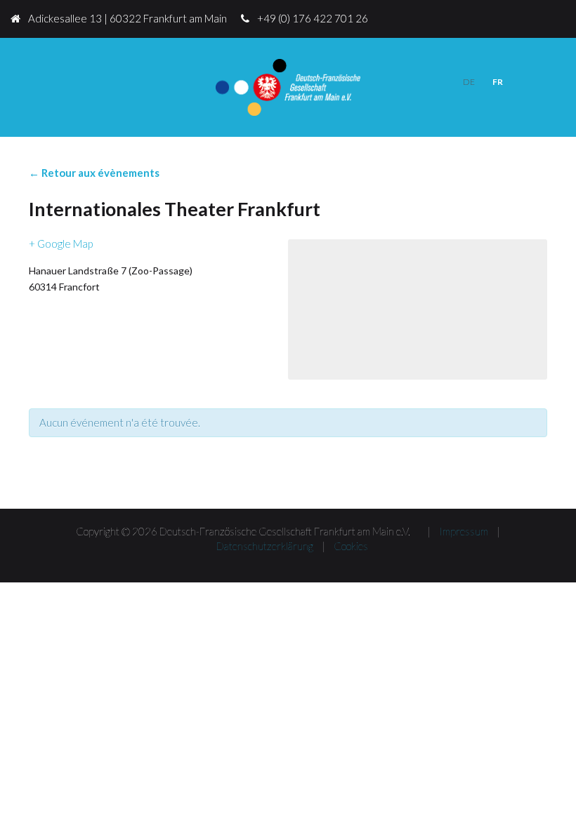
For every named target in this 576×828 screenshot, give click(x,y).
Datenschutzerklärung (264, 546)
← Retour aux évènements (94, 172)
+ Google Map (61, 243)
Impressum (463, 531)
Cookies (351, 546)
